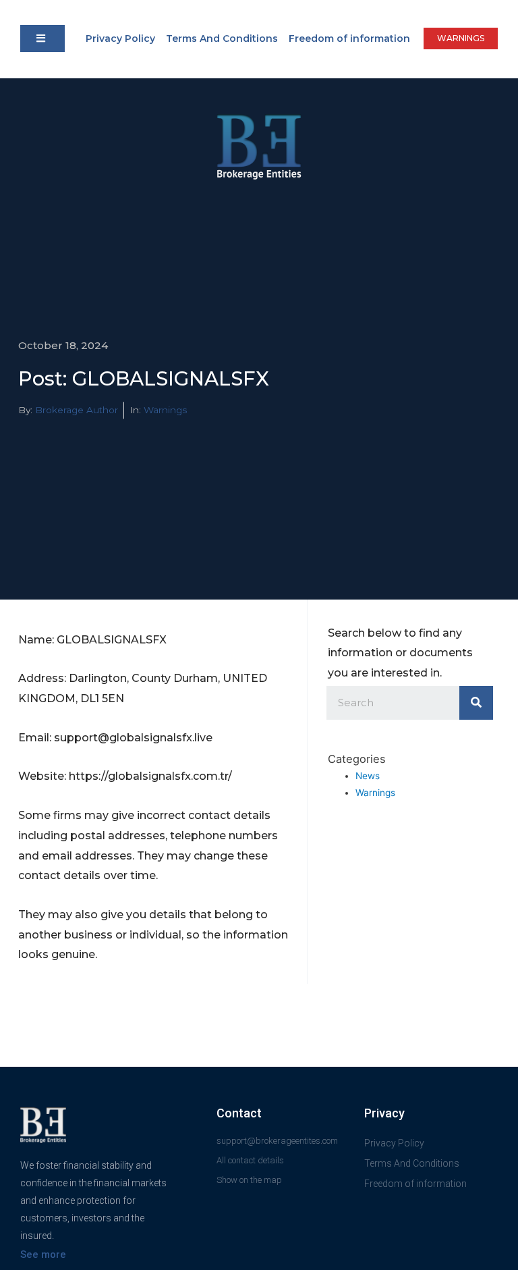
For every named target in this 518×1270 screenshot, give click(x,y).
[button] (42, 38)
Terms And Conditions (222, 38)
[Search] (476, 703)
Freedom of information (349, 38)
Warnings (165, 409)
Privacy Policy (120, 38)
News (367, 775)
